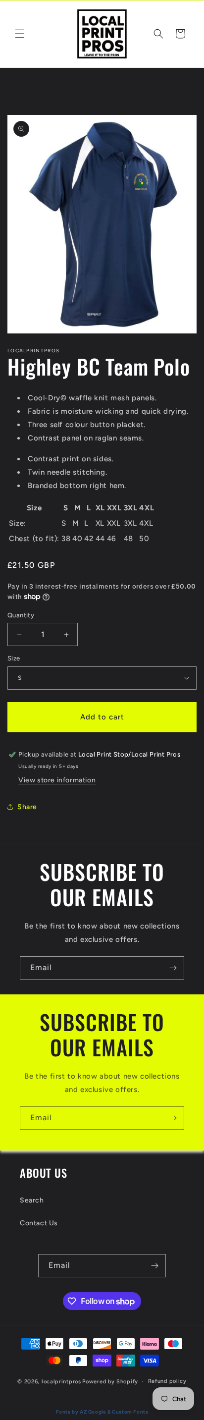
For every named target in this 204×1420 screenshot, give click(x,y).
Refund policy (167, 1381)
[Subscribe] (173, 968)
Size (13, 658)
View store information (57, 780)
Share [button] (27, 807)
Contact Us (39, 1223)
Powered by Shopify (110, 1381)
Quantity (20, 615)
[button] (20, 34)
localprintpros (61, 1381)
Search (32, 1200)
